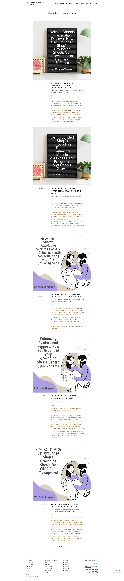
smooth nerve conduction (60, 433)
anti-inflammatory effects (63, 203)
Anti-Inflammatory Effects (72, 308)
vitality (72, 227)
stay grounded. (65, 117)
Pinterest (67, 564)
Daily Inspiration (48, 572)
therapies (78, 538)
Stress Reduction (77, 326)
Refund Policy (29, 562)
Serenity (63, 324)
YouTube (67, 568)
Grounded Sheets (66, 3)
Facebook (67, 560)
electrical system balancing (70, 210)
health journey (56, 107)
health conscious (71, 526)
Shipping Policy (30, 566)
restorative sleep (73, 225)
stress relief (69, 538)
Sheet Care (28, 572)
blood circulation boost (66, 99)
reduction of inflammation (66, 430)
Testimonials (29, 560)
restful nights (56, 536)
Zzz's (60, 328)
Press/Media (47, 564)
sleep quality (77, 536)
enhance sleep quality (70, 212)
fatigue (53, 214)
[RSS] (75, 13)
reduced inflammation (64, 114)
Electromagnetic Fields (73, 310)
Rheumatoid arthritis (58, 116)
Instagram (67, 566)
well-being (55, 121)
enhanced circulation (59, 103)
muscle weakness (68, 426)
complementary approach (60, 413)
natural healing (65, 112)
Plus (52, 95)
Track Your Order (30, 574)
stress (74, 117)
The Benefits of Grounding (51, 560)
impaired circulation (69, 108)
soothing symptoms (77, 433)
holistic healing (76, 527)
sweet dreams (75, 119)
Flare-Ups (75, 312)
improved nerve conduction (71, 424)
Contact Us (47, 574)
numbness (72, 428)
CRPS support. (66, 522)
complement (78, 518)
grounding (54, 216)
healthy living (56, 108)
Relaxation (55, 324)
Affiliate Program (49, 566)
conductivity (55, 209)
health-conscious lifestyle (72, 218)
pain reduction (64, 533)
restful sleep (65, 431)
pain (73, 112)
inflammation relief (69, 529)
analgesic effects (74, 408)
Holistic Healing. (67, 317)
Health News (53, 13)
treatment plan (63, 227)
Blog (76, 3)
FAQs (27, 570)
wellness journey (66, 540)
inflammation (66, 110)
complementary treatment (66, 207)
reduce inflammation (58, 225)
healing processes (64, 422)
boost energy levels (67, 205)
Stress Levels (65, 326)
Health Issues (61, 316)
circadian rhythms (62, 101)
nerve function (62, 428)
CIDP (65, 412)
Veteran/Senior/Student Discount (33, 576)
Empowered (67, 312)
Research (28, 568)
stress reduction (63, 119)
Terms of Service (30, 564)
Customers (84, 3)
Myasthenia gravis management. (68, 223)
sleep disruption (77, 431)
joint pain (54, 112)
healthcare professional (72, 107)
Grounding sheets (66, 216)
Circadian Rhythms (57, 310)
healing (80, 105)
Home (56, 3)
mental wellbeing (66, 531)
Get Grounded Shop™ (35, 3)
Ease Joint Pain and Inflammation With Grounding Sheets (62, 85)
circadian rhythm (66, 518)
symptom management (71, 435)
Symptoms (54, 328)
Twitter (66, 562)
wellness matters (66, 121)
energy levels (56, 212)
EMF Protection (56, 312)
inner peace (77, 110)
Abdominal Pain (59, 307)
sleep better (67, 536)
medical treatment (66, 221)
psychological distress (65, 535)
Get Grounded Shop (75, 214)
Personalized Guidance (67, 323)
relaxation (78, 114)
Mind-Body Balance (66, 321)
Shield (69, 324)
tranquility (55, 540)
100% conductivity (60, 98)
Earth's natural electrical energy (66, 416)
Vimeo (66, 570)
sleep (69, 116)
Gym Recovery (48, 570)
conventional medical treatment (62, 415)
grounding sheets (69, 105)
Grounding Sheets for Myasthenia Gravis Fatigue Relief (66, 191)
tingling (54, 437)
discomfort (74, 101)
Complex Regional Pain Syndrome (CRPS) (65, 520)
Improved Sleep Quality (65, 319)
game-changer (73, 103)
